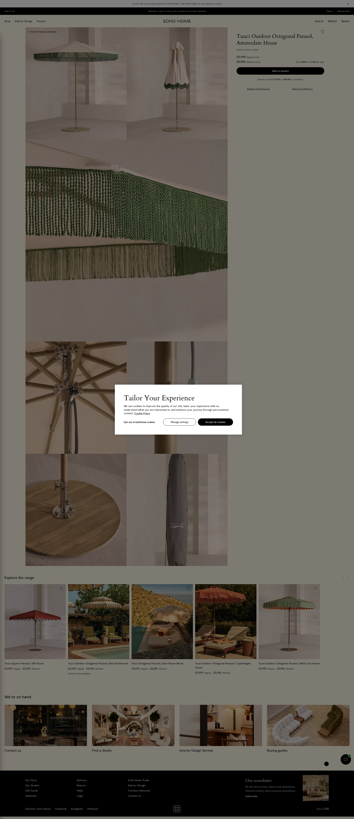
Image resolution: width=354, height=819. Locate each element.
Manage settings (179, 422)
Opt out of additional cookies (139, 422)
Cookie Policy (142, 413)
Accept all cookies (215, 422)
